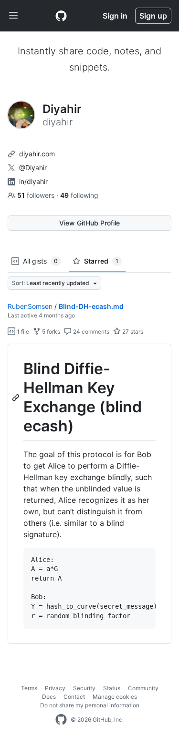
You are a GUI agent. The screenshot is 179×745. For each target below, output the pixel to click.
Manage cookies (115, 696)
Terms (29, 688)
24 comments (90, 331)
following (79, 195)
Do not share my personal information (89, 705)
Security (84, 688)
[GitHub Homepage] (61, 720)
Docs (49, 696)
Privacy (55, 688)
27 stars (132, 331)
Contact (74, 696)
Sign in (115, 15)
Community (143, 688)
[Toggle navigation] (13, 16)
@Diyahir (33, 167)
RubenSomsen (30, 306)
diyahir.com (37, 154)
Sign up (153, 15)
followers (36, 195)
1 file (22, 331)
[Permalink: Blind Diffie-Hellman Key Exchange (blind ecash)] (16, 397)
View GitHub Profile (89, 223)
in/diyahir (33, 181)
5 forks (50, 331)
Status (111, 688)
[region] (89, 494)
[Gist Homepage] (61, 15)
